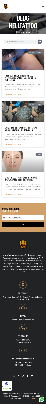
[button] (42, 6)
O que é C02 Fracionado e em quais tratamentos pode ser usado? (21, 178)
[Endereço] (23, 285)
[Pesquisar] (40, 42)
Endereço (23, 293)
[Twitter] (32, 375)
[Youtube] (18, 375)
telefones (23, 336)
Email (23, 316)
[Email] (23, 307)
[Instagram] (14, 375)
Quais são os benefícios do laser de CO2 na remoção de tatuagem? (22, 128)
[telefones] (23, 327)
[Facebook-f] (27, 375)
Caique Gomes (30, 398)
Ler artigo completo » (13, 94)
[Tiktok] (23, 375)
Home (19, 32)
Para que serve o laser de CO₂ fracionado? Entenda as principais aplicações (21, 77)
